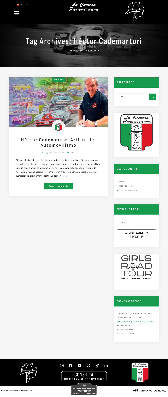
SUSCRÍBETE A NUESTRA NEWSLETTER (136, 234)
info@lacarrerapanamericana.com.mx (135, 321)
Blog (71, 153)
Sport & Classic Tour (128, 190)
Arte (46, 153)
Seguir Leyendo (57, 186)
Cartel (50, 153)
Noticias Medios (127, 186)
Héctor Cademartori (58, 153)
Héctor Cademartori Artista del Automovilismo (58, 142)
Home (72, 50)
